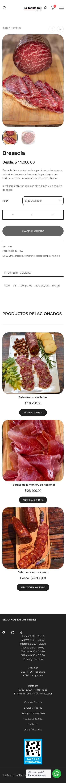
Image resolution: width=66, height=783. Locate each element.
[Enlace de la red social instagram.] (12, 632)
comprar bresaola (33, 256)
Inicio (5, 27)
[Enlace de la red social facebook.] (3, 632)
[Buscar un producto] (4, 8)
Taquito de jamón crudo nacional (33, 484)
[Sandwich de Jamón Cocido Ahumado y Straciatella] (60, 29)
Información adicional (17, 272)
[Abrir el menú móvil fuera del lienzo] (61, 8)
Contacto (33, 724)
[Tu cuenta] (45, 8)
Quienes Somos (33, 702)
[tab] (33, 273)
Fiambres (16, 27)
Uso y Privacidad (33, 729)
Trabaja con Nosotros (33, 713)
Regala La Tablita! (33, 718)
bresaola (19, 256)
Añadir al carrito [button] (33, 412)
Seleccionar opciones (33, 587)
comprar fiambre (51, 256)
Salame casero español (33, 572)
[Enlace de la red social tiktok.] (21, 632)
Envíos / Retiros (33, 707)
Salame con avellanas (33, 397)
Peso (5, 200)
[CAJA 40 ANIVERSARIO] (52, 29)
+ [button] (53, 214)
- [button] (13, 214)
